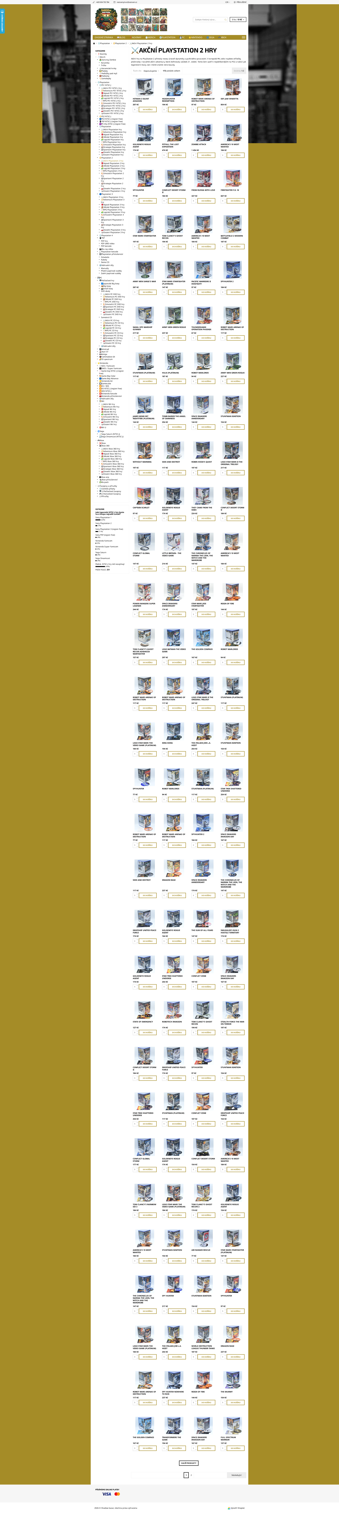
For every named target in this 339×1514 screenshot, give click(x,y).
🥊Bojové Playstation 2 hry (112, 163)
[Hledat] (226, 19)
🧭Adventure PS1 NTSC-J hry (113, 90)
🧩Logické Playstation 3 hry (113, 212)
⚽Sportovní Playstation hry (113, 149)
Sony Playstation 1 (103, 517)
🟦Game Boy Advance (108, 378)
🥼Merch (150, 37)
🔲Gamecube (105, 383)
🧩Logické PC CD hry (112, 328)
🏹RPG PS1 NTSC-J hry (111, 100)
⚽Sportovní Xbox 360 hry (112, 466)
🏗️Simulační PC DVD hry (113, 304)
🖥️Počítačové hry (106, 280)
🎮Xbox (222, 37)
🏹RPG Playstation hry (111, 142)
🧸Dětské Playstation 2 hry (112, 166)
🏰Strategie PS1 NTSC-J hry (113, 108)
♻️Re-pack (103, 482)
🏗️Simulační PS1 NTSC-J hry (113, 103)
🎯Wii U (102, 427)
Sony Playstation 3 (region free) (109, 529)
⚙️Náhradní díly (106, 265)
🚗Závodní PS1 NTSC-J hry (112, 111)
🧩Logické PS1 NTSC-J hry (112, 98)
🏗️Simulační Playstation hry (113, 144)
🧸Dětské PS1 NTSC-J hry (112, 95)
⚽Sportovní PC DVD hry (113, 306)
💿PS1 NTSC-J (105, 85)
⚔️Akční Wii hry (108, 404)
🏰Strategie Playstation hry (113, 147)
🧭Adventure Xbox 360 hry (112, 451)
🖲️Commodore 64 (107, 356)
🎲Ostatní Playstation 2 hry (113, 191)
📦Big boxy (106, 286)
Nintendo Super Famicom (106, 546)
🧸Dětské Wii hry (108, 411)
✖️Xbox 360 (104, 445)
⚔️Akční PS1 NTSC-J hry (111, 88)
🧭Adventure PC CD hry (113, 323)
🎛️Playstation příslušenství (111, 254)
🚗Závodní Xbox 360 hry (111, 471)
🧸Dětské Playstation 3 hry (112, 207)
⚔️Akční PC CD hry (111, 320)
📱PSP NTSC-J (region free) (111, 121)
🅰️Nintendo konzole (108, 393)
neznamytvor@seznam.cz (127, 2)
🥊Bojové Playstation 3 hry (112, 204)
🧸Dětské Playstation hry (112, 137)
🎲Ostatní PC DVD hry (112, 314)
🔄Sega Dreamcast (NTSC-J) (111, 436)
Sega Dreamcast (102, 558)
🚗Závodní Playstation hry (112, 152)
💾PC (182, 37)
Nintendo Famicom (103, 540)
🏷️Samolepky (105, 78)
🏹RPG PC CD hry (110, 330)
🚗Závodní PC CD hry (112, 340)
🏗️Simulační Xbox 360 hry (112, 464)
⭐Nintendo (195, 37)
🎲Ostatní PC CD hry (112, 343)
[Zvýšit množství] (138, 108)
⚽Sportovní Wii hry (110, 419)
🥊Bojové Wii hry (108, 409)
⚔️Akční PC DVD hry (111, 294)
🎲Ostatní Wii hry (109, 424)
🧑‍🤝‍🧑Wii (101, 401)
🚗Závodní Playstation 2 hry (113, 188)
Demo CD (105, 262)
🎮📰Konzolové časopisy (110, 494)
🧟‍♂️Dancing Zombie (107, 59)
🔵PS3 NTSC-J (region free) (111, 119)
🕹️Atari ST (103, 351)
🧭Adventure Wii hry (110, 406)
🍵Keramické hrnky (107, 68)
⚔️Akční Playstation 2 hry (112, 160)
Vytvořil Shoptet (238, 1508)
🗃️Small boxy (107, 288)
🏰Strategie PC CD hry (112, 338)
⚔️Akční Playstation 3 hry (112, 197)
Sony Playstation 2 (103, 523)
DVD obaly (105, 291)
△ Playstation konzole (108, 251)
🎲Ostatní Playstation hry (112, 154)
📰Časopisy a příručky (107, 486)
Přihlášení (241, 2)
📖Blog (121, 37)
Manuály (105, 268)
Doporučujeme (150, 71)
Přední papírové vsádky (111, 271)
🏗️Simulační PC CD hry (113, 333)
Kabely (104, 259)
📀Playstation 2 (106, 157)
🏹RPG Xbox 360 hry (110, 461)
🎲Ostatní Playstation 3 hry (113, 232)
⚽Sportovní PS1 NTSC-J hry (113, 105)
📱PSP (102, 238)
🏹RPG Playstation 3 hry (111, 209)
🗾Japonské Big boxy (110, 283)
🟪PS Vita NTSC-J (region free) (112, 124)
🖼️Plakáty (103, 71)
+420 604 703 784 (102, 2)
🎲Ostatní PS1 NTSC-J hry (112, 113)
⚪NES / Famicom (107, 366)
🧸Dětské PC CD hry (111, 325)
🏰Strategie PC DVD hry (113, 309)
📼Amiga (103, 354)
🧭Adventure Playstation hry (113, 132)
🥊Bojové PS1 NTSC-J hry (112, 93)
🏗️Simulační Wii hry (110, 416)
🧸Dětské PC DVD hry (112, 299)
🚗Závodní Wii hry (109, 422)
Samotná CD (106, 317)
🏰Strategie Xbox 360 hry (112, 469)
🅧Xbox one (104, 477)
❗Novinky (135, 37)
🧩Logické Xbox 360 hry (111, 459)
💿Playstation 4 (106, 235)
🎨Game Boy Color (107, 376)
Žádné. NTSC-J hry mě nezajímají (109, 564)
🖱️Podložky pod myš (108, 73)
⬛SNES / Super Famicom (110, 368)
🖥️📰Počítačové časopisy (110, 491)
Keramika (105, 63)
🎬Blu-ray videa (106, 249)
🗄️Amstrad (104, 349)
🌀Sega (210, 37)
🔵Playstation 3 (106, 194)
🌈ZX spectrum (106, 359)
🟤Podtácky (104, 76)
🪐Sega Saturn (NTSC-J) (109, 434)
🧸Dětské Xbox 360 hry (111, 456)
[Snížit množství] (138, 111)
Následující (237, 1475)
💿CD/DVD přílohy (107, 488)
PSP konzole (106, 246)
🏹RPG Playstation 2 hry (111, 171)
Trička (103, 65)
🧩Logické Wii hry (109, 414)
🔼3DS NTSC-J (105, 391)
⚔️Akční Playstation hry (111, 129)
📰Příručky (104, 496)
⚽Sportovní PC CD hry (113, 335)
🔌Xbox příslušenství (108, 479)
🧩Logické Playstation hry (112, 139)
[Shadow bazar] (131, 19)
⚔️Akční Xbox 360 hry (110, 448)
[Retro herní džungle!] (94, 43)
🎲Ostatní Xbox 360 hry (111, 474)
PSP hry (104, 241)
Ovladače (105, 257)
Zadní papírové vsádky (111, 273)
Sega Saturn (100, 552)
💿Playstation (167, 37)
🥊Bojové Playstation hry (112, 134)
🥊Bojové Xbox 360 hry (111, 453)
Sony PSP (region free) (105, 535)
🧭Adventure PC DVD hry (114, 296)
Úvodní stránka (104, 37)
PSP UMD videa (107, 243)
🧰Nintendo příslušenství (110, 396)
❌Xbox (102, 443)
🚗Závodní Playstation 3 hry (113, 230)
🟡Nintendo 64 (105, 381)
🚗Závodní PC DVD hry (113, 311)
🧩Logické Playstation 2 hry (113, 168)
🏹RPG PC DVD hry (111, 301)
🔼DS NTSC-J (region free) (110, 388)
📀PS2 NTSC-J (105, 116)
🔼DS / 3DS (104, 386)
